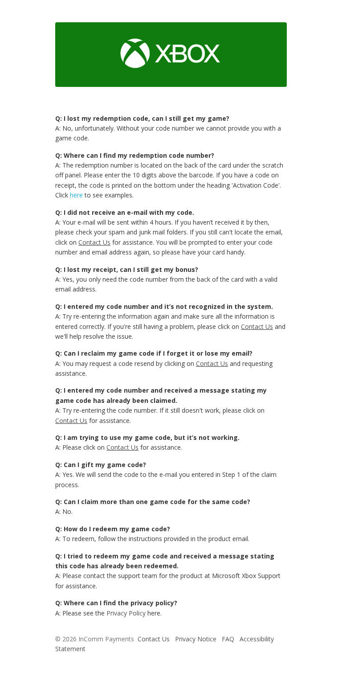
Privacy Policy (126, 613)
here (76, 195)
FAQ (228, 639)
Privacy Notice (195, 639)
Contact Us (94, 242)
